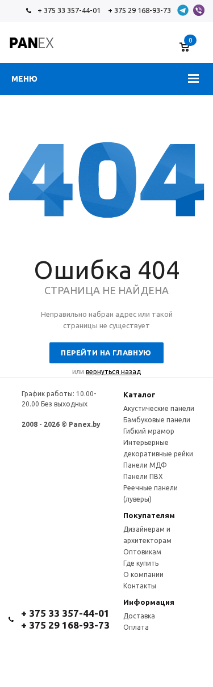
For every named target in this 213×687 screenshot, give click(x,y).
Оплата (136, 627)
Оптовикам (142, 551)
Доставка (139, 616)
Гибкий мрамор (148, 431)
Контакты (139, 586)
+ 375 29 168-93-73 (139, 10)
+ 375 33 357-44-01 (69, 10)
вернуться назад (113, 371)
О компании (143, 574)
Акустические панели (158, 408)
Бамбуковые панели (156, 419)
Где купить (140, 563)
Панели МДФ (145, 465)
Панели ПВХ (143, 476)
